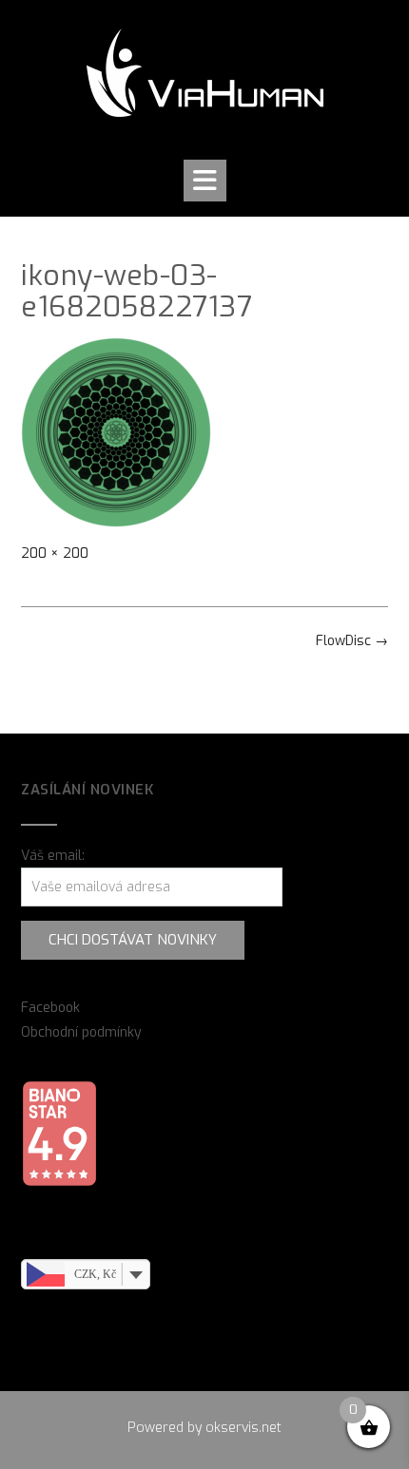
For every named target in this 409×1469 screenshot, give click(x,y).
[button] (205, 180)
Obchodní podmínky (81, 1032)
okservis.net (243, 1428)
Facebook (50, 1008)
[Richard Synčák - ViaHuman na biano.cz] (59, 1182)
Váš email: (53, 856)
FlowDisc (352, 641)
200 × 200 (54, 553)
